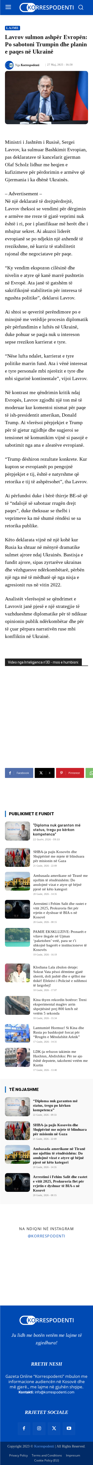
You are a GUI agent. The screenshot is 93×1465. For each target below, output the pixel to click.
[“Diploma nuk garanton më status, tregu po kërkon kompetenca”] (17, 831)
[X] (54, 1428)
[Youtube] (69, 1428)
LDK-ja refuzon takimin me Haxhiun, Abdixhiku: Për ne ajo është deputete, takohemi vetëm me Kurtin (60, 1058)
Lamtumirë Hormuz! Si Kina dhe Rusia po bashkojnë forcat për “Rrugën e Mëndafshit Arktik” (58, 1032)
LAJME (12, 28)
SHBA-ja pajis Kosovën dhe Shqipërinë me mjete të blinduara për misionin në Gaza (58, 856)
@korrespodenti (46, 1235)
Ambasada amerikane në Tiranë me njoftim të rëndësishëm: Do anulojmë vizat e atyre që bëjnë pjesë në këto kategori (59, 1155)
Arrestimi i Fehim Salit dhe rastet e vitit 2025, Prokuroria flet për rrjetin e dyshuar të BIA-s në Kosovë (60, 1183)
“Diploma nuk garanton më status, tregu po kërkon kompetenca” (57, 830)
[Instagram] (39, 1428)
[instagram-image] (15, 1257)
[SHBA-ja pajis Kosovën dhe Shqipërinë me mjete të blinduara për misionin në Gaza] (17, 857)
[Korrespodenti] (10, 65)
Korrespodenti (30, 65)
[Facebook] (24, 1428)
